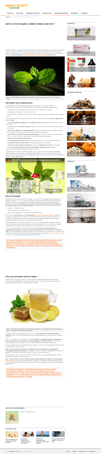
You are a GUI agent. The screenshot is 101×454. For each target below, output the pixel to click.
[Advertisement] (35, 38)
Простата (10, 13)
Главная (8, 17)
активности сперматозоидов (56, 233)
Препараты (74, 13)
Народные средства (61, 13)
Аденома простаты (32, 13)
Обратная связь (83, 451)
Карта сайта (92, 451)
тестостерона (20, 200)
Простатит (19, 13)
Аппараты (84, 13)
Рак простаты (46, 13)
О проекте (74, 451)
